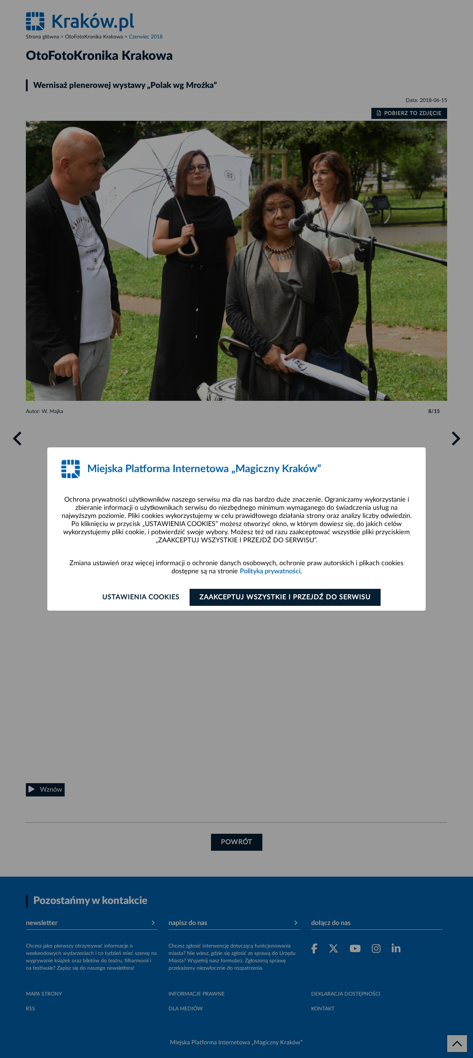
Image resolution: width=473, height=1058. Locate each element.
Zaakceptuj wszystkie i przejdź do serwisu (285, 597)
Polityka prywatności (270, 571)
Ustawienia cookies (141, 597)
